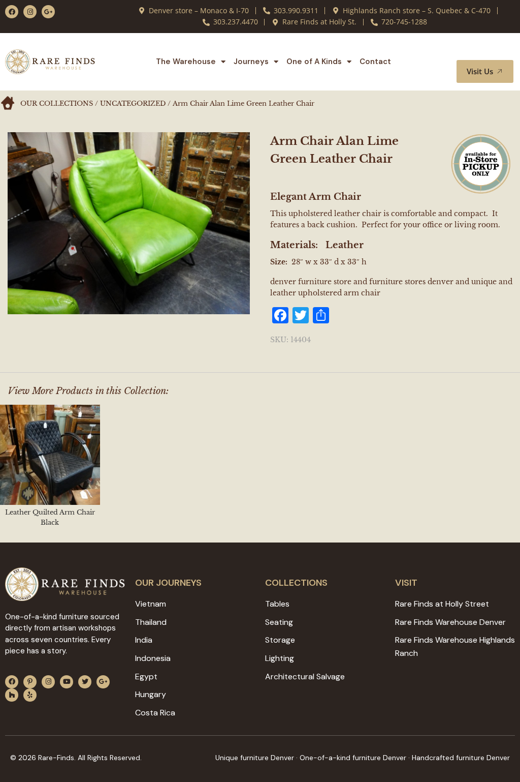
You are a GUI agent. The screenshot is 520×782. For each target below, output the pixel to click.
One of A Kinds (314, 61)
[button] (493, 50)
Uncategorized (133, 103)
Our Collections (56, 103)
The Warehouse (186, 61)
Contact (375, 61)
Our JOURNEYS (168, 583)
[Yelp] (30, 695)
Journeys (251, 61)
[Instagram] (30, 11)
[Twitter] (84, 681)
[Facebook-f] (11, 11)
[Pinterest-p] (30, 681)
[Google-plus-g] (48, 11)
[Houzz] (11, 695)
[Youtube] (66, 681)
